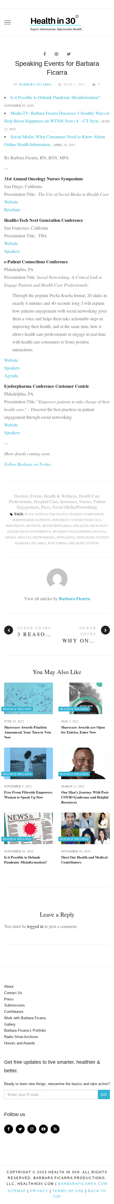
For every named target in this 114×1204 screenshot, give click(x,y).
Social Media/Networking (74, 507)
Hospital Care (46, 501)
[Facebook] (8, 1129)
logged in (35, 926)
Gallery (9, 1024)
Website (11, 202)
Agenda (11, 375)
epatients (16, 525)
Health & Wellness (60, 496)
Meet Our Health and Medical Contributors (84, 859)
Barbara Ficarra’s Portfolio (25, 1030)
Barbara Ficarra (35, 84)
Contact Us (13, 993)
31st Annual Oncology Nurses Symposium (64, 514)
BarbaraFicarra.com (82, 1184)
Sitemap (17, 1191)
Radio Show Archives (21, 1037)
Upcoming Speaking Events (74, 543)
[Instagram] (31, 1129)
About (9, 986)
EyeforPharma (58, 525)
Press (45, 507)
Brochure (12, 209)
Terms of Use (68, 1191)
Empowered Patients (32, 520)
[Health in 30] (57, 20)
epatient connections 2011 (77, 520)
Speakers (12, 251)
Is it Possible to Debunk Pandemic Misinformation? (55, 97)
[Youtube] (43, 1129)
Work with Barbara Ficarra (25, 1018)
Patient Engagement (73, 531)
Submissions (14, 1005)
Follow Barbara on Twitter (27, 464)
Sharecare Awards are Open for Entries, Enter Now (83, 729)
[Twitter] (20, 1129)
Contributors (14, 1012)
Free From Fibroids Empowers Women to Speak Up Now (28, 794)
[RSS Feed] (55, 1129)
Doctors (21, 496)
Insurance (68, 501)
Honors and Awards (19, 1043)
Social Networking (37, 537)
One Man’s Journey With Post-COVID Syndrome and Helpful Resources (85, 797)
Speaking (66, 537)
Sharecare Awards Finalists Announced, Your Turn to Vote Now (27, 732)
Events (36, 496)
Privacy (39, 1191)
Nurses (85, 501)
